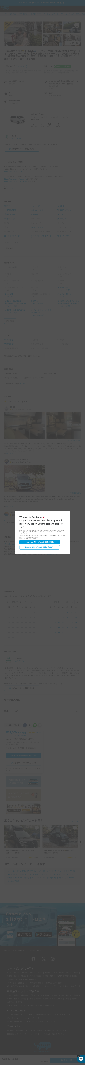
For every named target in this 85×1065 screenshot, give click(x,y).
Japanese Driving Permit (39, 547)
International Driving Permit (40, 542)
